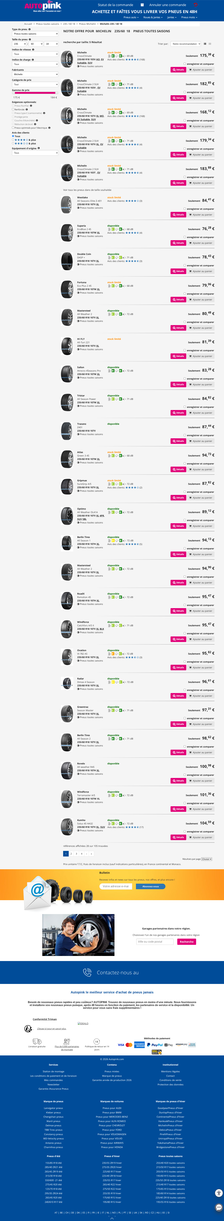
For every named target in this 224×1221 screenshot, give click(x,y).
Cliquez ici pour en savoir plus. (51, 1028)
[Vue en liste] (205, 43)
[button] (219, 1192)
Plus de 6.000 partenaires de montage (67, 1048)
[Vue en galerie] (210, 43)
